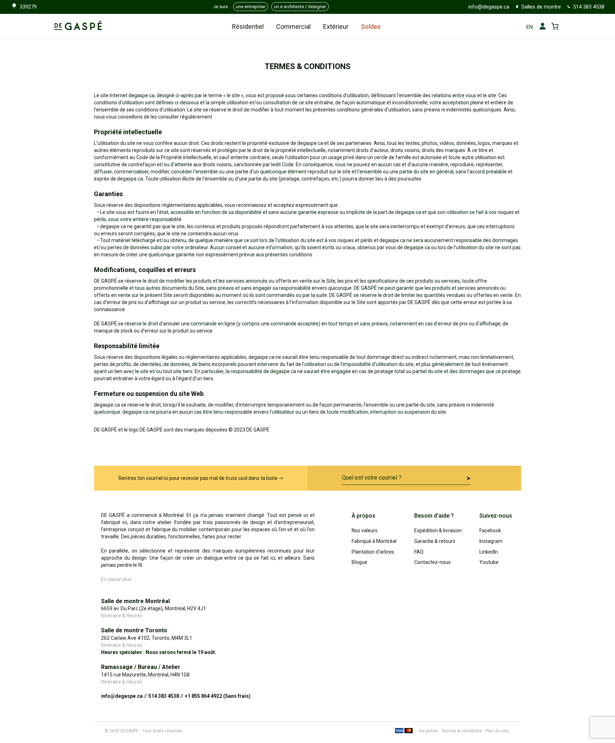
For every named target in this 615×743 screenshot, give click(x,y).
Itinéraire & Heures (121, 615)
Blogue (359, 562)
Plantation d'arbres (373, 552)
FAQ (419, 552)
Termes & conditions (461, 730)
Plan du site (497, 730)
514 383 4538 (588, 7)
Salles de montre (541, 7)
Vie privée (428, 730)
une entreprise (250, 6)
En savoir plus (116, 579)
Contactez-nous (432, 562)
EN (529, 27)
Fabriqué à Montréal (374, 541)
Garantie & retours (434, 541)
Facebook (490, 530)
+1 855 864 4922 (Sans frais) (218, 696)
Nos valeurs (365, 530)
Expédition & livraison (438, 530)
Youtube (489, 562)
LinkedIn (488, 552)
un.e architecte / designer (300, 6)
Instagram (491, 541)
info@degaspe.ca (488, 7)
